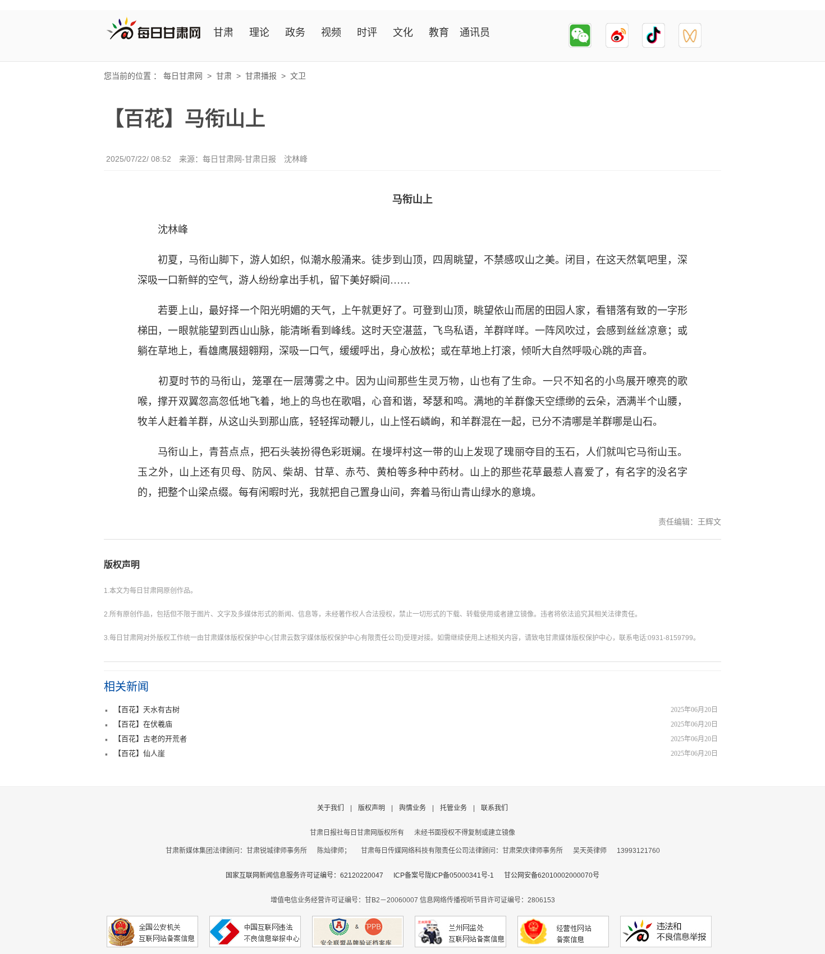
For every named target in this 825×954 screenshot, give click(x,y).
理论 (259, 32)
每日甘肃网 (183, 75)
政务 (295, 32)
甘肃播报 (261, 75)
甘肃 (223, 32)
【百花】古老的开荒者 (150, 738)
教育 (439, 32)
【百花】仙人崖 (139, 753)
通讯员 (475, 32)
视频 (331, 32)
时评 (367, 32)
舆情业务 (412, 808)
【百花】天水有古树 (147, 709)
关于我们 (330, 808)
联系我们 (494, 808)
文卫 (298, 75)
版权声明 (122, 564)
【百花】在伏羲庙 (143, 724)
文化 (403, 32)
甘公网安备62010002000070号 (551, 875)
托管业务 (453, 808)
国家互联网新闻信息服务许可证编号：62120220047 (309, 875)
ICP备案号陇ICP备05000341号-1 (443, 875)
